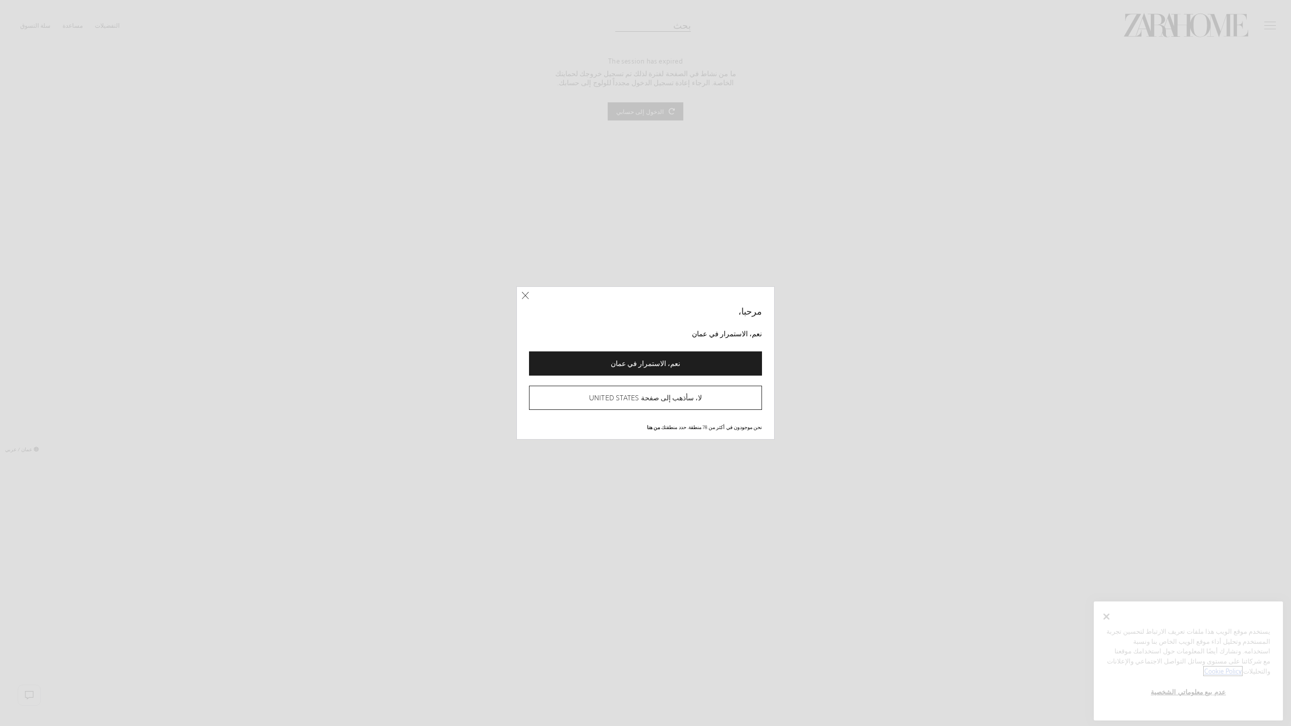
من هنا (653, 427)
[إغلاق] (525, 295)
